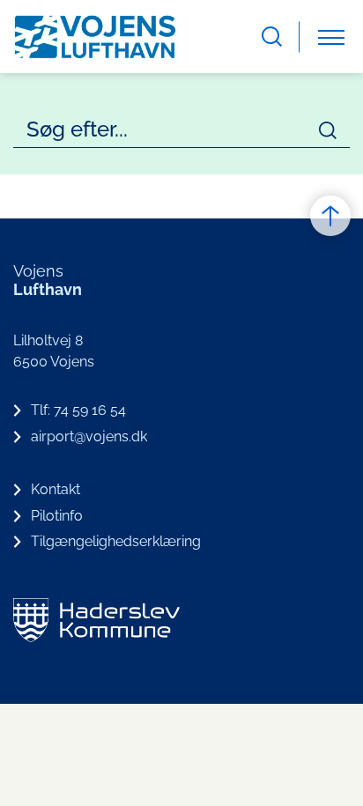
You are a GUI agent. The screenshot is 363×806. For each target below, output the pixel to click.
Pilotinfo (57, 515)
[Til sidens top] (330, 215)
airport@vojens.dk (89, 436)
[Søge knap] (271, 36)
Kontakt (55, 489)
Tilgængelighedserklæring (116, 541)
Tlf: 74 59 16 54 (78, 410)
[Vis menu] (331, 36)
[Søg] (328, 130)
